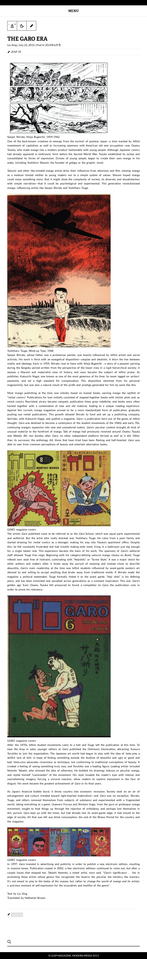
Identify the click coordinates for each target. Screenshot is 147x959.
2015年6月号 (53, 45)
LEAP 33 (16, 51)
